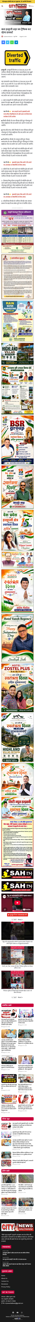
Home (3, 1275)
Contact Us (5, 1281)
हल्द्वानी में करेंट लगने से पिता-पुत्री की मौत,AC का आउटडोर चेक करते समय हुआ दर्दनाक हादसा (26, 1107)
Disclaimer (4, 1284)
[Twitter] (7, 42)
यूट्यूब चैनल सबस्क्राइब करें (18, 914)
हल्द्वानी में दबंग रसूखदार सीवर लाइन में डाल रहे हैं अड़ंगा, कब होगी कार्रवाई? (25, 1210)
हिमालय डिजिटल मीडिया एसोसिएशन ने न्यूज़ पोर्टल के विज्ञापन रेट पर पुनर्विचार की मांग (25, 1041)
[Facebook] (3, 42)
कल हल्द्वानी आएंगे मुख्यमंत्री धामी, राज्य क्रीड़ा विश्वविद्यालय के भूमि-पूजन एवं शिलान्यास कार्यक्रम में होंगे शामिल (8, 1022)
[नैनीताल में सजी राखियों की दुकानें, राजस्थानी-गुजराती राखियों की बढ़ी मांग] (6, 1163)
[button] (20, 919)
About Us (4, 1278)
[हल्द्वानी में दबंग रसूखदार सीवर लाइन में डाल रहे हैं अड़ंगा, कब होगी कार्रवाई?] (26, 1202)
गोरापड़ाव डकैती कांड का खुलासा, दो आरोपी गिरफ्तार (7, 1067)
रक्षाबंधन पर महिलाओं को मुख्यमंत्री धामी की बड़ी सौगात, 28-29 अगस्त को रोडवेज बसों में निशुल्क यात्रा (8, 1107)
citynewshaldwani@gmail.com (14, 1303)
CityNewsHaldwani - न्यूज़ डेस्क (10, 36)
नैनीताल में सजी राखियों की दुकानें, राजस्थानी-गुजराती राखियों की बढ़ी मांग (23, 1162)
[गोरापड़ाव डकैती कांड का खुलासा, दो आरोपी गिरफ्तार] (9, 1059)
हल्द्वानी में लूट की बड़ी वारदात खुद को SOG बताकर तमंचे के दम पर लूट (9, 1086)
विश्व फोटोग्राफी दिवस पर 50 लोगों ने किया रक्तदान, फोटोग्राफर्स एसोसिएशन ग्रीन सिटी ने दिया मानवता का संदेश (25, 1087)
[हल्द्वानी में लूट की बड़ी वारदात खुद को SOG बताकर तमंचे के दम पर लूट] (9, 1078)
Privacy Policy (5, 1287)
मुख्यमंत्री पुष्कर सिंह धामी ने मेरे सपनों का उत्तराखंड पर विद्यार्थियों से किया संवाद (25, 1021)
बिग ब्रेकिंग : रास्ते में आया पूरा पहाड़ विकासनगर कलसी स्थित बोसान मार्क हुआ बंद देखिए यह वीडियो (25, 1188)
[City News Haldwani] (17, 6)
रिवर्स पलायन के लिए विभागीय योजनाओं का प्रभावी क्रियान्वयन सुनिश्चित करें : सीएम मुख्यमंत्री (25, 1067)
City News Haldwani (19, 1315)
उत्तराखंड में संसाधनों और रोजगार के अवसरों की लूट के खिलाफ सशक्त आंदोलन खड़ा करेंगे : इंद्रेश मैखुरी (9, 1211)
